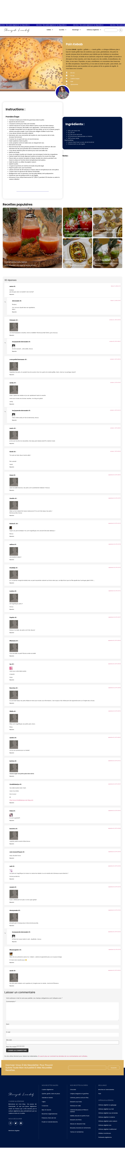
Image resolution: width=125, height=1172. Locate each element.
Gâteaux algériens (93, 30)
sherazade (15, 301)
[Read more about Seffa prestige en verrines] (107, 222)
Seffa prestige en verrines (105, 229)
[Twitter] (16, 1123)
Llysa (11, 475)
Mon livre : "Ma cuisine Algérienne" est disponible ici (38, 25)
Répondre (12, 294)
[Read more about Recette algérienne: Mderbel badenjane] (77, 253)
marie (11, 428)
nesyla (12, 887)
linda (11, 811)
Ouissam (12, 320)
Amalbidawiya (14, 784)
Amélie (12, 498)
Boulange (75, 30)
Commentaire (11, 1001)
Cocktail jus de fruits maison (15, 262)
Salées (49, 30)
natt (11, 866)
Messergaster (14, 950)
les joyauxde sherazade (20, 341)
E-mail (8, 1032)
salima (12, 544)
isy (11, 664)
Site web (9, 1040)
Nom (7, 1024)
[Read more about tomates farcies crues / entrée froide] (77, 222)
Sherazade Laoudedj (17, 30)
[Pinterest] (21, 1123)
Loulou (12, 591)
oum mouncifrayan (16, 852)
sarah (11, 970)
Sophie (12, 617)
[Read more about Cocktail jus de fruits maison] (32, 238)
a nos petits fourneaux (17, 359)
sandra (12, 737)
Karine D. (13, 523)
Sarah (11, 451)
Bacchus (12, 688)
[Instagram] (10, 1123)
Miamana (13, 641)
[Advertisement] (62, 12)
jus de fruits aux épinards (104, 260)
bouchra (12, 828)
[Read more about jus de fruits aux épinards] (107, 253)
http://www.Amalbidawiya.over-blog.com (21, 800)
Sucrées (61, 30)
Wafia (11, 711)
